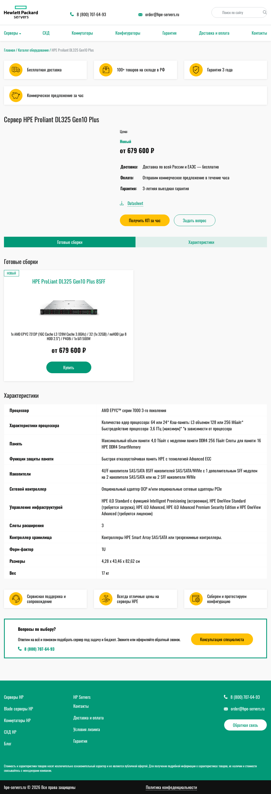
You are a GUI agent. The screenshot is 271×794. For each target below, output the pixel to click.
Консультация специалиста (222, 639)
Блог (7, 743)
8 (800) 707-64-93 (39, 648)
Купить (68, 367)
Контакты (259, 33)
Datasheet (135, 203)
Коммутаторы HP (17, 720)
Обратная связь (245, 725)
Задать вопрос (194, 220)
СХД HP (10, 732)
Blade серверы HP (18, 708)
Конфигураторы (127, 33)
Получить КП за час (145, 220)
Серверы (11, 33)
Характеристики (201, 242)
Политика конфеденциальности (171, 787)
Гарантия (169, 33)
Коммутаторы (82, 33)
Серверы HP (14, 697)
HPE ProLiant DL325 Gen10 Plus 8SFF (68, 281)
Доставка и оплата (214, 33)
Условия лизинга (86, 729)
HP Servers (82, 697)
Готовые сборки (69, 242)
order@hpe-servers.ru (248, 708)
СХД (46, 33)
